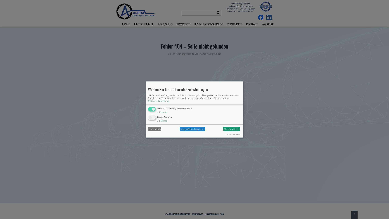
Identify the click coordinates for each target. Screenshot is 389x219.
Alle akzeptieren (231, 129)
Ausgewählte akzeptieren (192, 129)
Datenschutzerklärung (158, 101)
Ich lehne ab (155, 129)
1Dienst (162, 112)
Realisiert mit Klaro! (233, 134)
